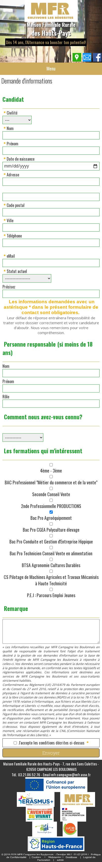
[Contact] (87, 60)
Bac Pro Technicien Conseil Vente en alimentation (51, 553)
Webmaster (54, 857)
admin (60, 860)
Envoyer (51, 753)
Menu (51, 68)
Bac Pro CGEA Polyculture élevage (51, 529)
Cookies (36, 857)
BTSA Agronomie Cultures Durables (51, 565)
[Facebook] (97, 60)
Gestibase (71, 857)
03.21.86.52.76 (29, 774)
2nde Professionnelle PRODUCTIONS (51, 506)
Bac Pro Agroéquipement (51, 518)
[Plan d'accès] (77, 60)
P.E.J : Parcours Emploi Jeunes (51, 595)
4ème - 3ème (51, 470)
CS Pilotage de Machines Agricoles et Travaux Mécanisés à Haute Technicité (51, 580)
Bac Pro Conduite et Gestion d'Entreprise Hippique (51, 541)
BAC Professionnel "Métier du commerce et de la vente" (51, 482)
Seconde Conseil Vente (51, 494)
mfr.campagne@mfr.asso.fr (71, 774)
